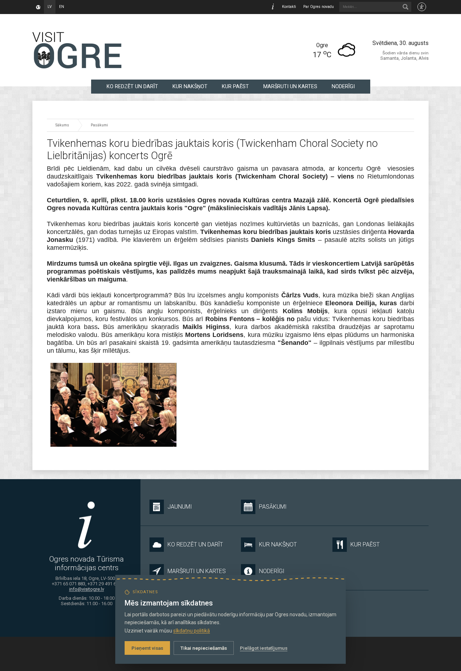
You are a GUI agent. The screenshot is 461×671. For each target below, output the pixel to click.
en (61, 6)
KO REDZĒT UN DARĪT (132, 86)
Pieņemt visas (147, 648)
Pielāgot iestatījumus (263, 648)
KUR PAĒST (235, 86)
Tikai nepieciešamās (203, 648)
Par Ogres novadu (318, 6)
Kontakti (289, 6)
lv (50, 6)
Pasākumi (99, 125)
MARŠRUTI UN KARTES (290, 86)
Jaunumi (179, 506)
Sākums (62, 125)
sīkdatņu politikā (191, 631)
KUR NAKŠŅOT (190, 86)
